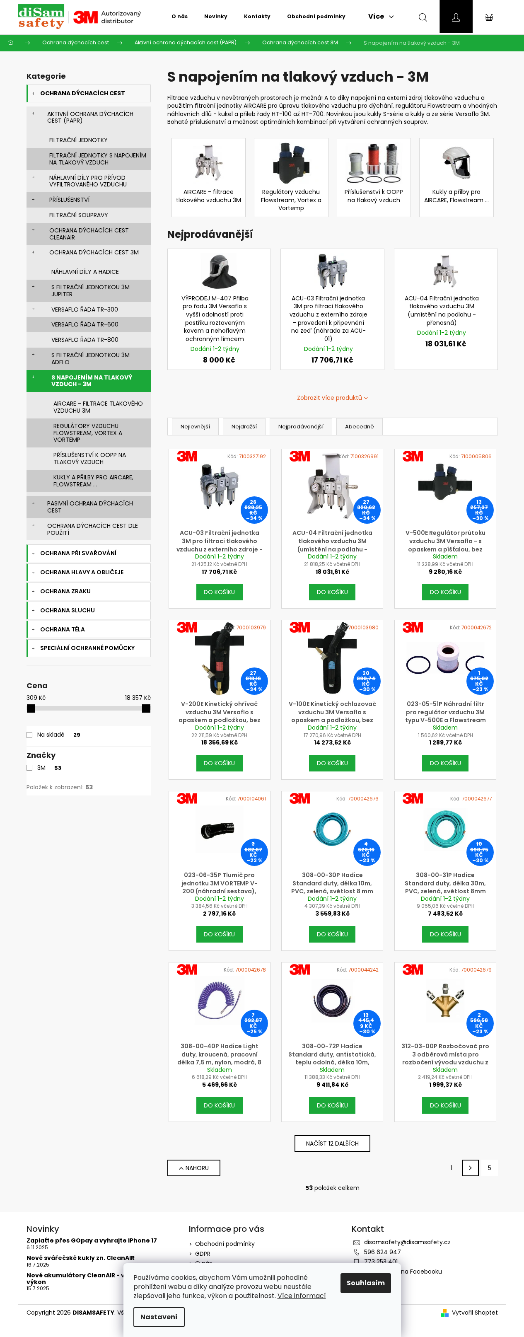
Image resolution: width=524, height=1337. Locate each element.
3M (49, 768)
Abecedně (359, 426)
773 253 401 (381, 1261)
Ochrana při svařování (78, 553)
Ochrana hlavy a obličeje (81, 572)
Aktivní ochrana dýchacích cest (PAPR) (90, 117)
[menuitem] (179, 16)
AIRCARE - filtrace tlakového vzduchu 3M (98, 407)
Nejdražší (244, 426)
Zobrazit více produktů (329, 398)
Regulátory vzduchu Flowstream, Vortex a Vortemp (87, 433)
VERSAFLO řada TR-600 (84, 324)
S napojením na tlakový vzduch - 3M (91, 381)
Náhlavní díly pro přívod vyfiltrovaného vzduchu (88, 181)
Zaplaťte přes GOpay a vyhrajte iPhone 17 (92, 1241)
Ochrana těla (62, 629)
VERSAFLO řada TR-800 (84, 340)
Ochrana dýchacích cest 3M (94, 252)
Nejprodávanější (301, 426)
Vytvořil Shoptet (475, 1313)
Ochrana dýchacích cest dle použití (92, 529)
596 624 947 (382, 1252)
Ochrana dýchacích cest (82, 93)
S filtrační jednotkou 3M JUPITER (90, 290)
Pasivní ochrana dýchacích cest (90, 507)
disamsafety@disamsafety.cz (407, 1242)
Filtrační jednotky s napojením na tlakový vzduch (97, 159)
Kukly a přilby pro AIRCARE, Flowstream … (93, 480)
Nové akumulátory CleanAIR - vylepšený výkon (90, 1278)
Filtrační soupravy (78, 215)
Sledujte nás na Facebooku (403, 1271)
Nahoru (197, 1168)
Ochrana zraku (65, 591)
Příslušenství (69, 200)
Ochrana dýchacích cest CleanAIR (89, 234)
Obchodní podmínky (225, 1244)
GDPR (202, 1254)
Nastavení (159, 1317)
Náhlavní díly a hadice (85, 272)
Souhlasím (366, 1283)
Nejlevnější (195, 426)
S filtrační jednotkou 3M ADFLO (90, 358)
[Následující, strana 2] (470, 1168)
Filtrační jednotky (78, 140)
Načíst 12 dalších (332, 1143)
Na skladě (58, 734)
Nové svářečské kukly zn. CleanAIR (81, 1258)
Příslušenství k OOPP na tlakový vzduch (89, 458)
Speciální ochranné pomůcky (87, 648)
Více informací (302, 1296)
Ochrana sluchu (67, 610)
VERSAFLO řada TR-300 (84, 309)
